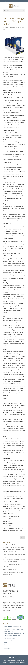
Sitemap (22, 662)
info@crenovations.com (12, 598)
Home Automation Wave (9, 569)
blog (4, 29)
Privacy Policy (15, 662)
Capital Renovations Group (10, 27)
